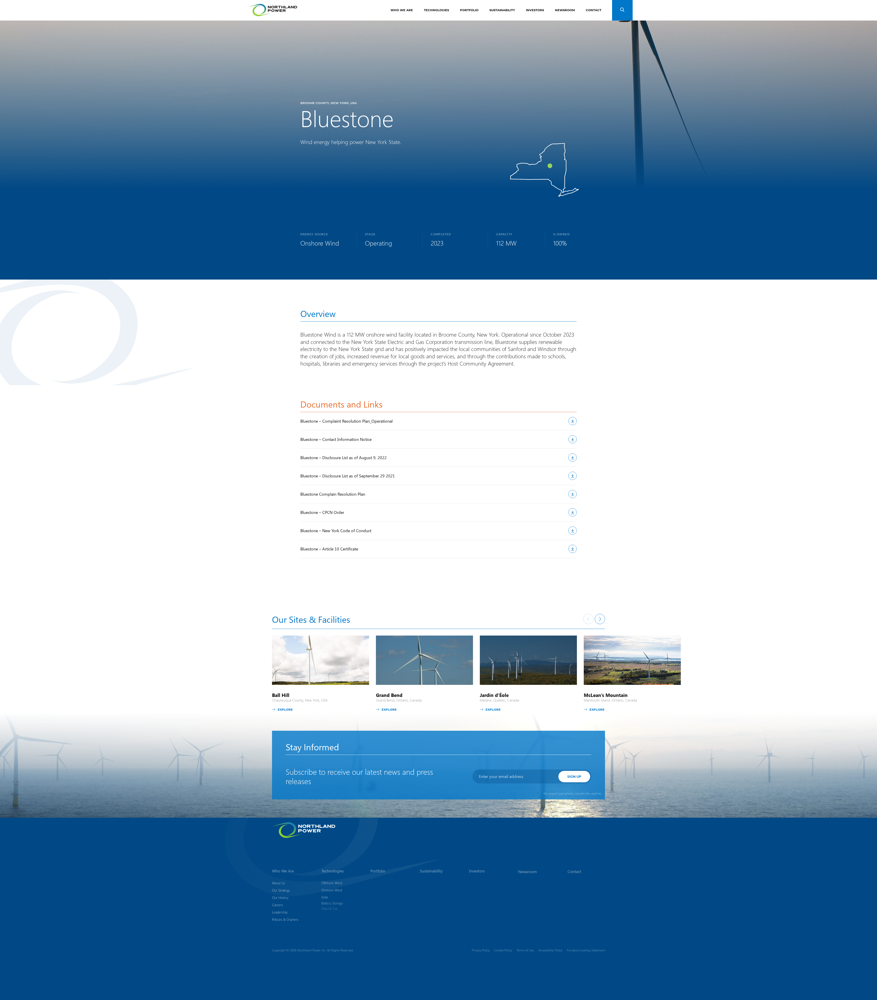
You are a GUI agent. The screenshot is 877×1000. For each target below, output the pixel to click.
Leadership (280, 912)
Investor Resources (482, 905)
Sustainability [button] (431, 870)
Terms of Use (525, 950)
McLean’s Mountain (606, 695)
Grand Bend (389, 695)
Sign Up (574, 776)
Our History (280, 897)
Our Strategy (281, 890)
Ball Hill (280, 695)
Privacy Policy (481, 950)
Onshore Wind (331, 890)
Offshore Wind (331, 883)
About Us (278, 883)
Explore (285, 709)
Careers (277, 905)
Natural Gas (329, 912)
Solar (324, 897)
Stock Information (481, 897)
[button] (622, 10)
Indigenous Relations (434, 890)
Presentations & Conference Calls (481, 914)
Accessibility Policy (550, 950)
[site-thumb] (320, 660)
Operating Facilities (383, 890)
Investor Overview (482, 883)
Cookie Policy (503, 950)
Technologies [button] (332, 870)
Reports (474, 890)
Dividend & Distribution (485, 924)
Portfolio (469, 10)
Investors (535, 10)
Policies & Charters (285, 919)
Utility (325, 919)
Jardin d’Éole (494, 695)
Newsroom (565, 10)
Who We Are (402, 10)
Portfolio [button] (377, 870)
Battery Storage (332, 905)
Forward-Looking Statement (586, 950)
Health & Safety (430, 897)
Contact (593, 10)
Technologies (436, 10)
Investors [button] (477, 870)
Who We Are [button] (283, 870)
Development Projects (386, 883)
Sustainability (502, 10)
